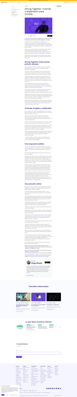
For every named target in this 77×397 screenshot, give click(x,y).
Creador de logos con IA (34, 382)
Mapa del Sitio (42, 381)
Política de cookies (4, 392)
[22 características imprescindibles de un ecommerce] (38, 297)
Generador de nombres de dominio (34, 374)
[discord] (60, 388)
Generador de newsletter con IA (35, 381)
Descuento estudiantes (50, 372)
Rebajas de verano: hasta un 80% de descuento (38, 0)
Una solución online (14, 15)
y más (36, 390)
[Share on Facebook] (59, 6)
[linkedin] (47, 388)
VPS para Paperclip (18, 382)
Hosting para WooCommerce (18, 376)
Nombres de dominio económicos (26, 370)
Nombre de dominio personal (25, 380)
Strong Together (32, 43)
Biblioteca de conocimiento (56, 369)
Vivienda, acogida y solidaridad (14, 12)
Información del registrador (46, 392)
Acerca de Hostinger (50, 367)
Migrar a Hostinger (33, 383)
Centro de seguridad (43, 380)
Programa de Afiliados (43, 370)
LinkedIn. (28, 272)
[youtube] (54, 388)
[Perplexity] (34, 35)
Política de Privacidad (27, 392)
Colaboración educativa (43, 371)
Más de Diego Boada (30, 275)
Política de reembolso (33, 392)
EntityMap (41, 382)
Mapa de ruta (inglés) (43, 376)
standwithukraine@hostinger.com (33, 252)
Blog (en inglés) (49, 371)
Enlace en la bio (33, 377)
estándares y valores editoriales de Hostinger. (39, 256)
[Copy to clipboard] (56, 6)
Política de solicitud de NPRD (19, 392)
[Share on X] (57, 6)
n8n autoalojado (18, 371)
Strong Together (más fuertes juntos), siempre (15, 10)
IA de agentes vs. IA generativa (53, 304)
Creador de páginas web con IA (35, 370)
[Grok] (33, 35)
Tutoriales (56, 367)
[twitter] (52, 388)
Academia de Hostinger (56, 371)
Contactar (56, 373)
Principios (48, 375)
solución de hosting (42, 216)
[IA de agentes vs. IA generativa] (54, 297)
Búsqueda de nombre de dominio (26, 368)
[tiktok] (58, 388)
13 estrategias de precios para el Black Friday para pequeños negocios (22, 305)
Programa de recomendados (42, 373)
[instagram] (50, 388)
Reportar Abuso (57, 374)
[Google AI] (31, 35)
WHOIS (24, 373)
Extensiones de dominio (26, 377)
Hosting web (17, 367)
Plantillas (32, 372)
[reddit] (56, 388)
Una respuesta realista (14, 14)
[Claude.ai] (30, 35)
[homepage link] (4, 2)
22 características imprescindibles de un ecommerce (38, 305)
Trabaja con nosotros (50, 370)
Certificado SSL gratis (26, 374)
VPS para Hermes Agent (19, 380)
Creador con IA (33, 367)
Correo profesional (18, 372)
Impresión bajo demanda (34, 376)
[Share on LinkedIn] (60, 6)
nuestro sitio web (43, 86)
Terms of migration (42, 377)
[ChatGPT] (28, 35)
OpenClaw (17, 381)
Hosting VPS (17, 370)
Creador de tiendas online (34, 371)
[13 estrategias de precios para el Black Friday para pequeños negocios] (23, 297)
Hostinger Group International (49, 377)
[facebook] (49, 388)
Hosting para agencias (19, 377)
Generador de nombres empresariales (34, 379)
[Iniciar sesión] (74, 2)
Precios (10, 2)
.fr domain (24, 378)
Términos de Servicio (39, 392)
